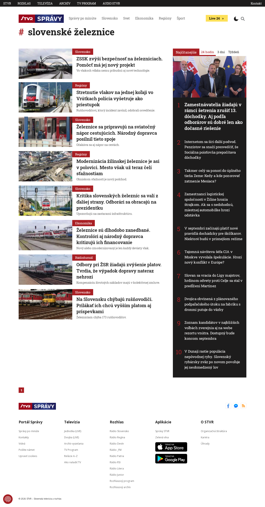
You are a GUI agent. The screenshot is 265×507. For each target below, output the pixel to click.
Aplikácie (163, 422)
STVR (7, 3)
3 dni (221, 52)
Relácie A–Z (71, 456)
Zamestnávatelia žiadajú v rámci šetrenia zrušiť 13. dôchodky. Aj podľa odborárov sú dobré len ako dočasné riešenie (213, 116)
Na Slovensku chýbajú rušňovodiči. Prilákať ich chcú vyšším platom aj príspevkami (114, 305)
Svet (126, 18)
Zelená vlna (162, 437)
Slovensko (110, 18)
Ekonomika (144, 18)
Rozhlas (24, 3)
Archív (64, 3)
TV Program (86, 3)
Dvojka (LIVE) (71, 437)
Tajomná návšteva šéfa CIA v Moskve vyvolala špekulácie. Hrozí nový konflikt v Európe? (213, 257)
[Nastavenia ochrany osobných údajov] (8, 499)
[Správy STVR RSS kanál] (243, 406)
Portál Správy (30, 422)
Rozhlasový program (122, 481)
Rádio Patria (117, 456)
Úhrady (205, 443)
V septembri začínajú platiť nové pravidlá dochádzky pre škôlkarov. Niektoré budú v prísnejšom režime (213, 233)
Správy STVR (162, 431)
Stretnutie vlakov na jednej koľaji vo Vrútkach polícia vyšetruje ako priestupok (114, 98)
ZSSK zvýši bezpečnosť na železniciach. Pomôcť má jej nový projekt (119, 62)
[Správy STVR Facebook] (228, 406)
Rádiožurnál (84, 257)
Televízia (45, 3)
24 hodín (207, 52)
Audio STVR (111, 3)
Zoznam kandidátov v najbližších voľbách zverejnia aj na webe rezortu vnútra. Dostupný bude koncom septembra (211, 330)
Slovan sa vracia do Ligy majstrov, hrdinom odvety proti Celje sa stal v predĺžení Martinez (213, 280)
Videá (22, 443)
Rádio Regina (117, 437)
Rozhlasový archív (120, 487)
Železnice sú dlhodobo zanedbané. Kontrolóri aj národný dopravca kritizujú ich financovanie (113, 236)
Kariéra (205, 437)
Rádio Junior (117, 474)
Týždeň (233, 52)
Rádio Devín (117, 443)
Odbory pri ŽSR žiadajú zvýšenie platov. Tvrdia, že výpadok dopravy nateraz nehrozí (118, 270)
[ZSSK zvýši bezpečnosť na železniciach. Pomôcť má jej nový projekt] (45, 64)
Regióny (165, 18)
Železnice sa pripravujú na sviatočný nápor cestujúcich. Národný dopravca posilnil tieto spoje (116, 133)
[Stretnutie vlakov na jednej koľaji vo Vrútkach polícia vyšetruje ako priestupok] (45, 97)
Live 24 (214, 18)
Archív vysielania (73, 443)
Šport (181, 18)
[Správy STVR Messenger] (236, 406)
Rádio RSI (115, 462)
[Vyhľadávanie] (242, 19)
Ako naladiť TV (72, 462)
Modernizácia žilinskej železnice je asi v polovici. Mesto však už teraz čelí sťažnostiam (117, 167)
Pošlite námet (27, 450)
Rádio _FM (116, 450)
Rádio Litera (117, 468)
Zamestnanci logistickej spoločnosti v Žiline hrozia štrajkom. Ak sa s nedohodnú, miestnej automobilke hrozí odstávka (208, 204)
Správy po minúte (82, 18)
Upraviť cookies (28, 456)
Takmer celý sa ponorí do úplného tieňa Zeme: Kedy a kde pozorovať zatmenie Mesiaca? (212, 175)
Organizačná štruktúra (214, 431)
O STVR (207, 422)
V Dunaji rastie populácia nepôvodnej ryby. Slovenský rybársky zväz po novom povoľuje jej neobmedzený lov (212, 359)
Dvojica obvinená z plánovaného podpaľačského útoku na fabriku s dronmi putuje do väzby (212, 304)
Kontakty (24, 437)
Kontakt (256, 3)
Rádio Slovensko (119, 431)
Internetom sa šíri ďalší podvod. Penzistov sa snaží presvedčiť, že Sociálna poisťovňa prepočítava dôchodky (211, 149)
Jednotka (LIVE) (72, 431)
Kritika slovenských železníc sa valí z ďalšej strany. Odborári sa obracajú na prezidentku (117, 202)
